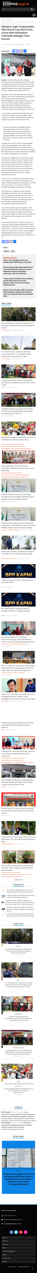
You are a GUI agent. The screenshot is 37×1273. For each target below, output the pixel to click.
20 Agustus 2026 (18, 330)
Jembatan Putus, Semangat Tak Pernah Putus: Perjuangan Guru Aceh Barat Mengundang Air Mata (18, 839)
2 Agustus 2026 (12, 730)
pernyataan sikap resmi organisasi (12, 672)
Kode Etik (5, 1244)
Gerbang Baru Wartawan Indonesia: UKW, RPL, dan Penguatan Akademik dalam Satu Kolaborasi (18, 753)
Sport (12, 44)
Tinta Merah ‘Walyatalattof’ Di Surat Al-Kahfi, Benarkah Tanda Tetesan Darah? (20, 891)
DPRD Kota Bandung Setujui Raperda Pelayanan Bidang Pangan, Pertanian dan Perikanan (16, 1125)
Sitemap (4, 1261)
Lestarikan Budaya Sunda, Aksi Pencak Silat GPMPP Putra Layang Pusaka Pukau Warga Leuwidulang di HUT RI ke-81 (17, 411)
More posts (18, 879)
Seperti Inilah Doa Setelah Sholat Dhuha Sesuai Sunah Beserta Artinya (21, 896)
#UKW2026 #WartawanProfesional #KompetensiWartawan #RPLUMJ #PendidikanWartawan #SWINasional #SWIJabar (17, 760)
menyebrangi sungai (8, 844)
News (3, 47)
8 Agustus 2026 (12, 501)
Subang (3, 787)
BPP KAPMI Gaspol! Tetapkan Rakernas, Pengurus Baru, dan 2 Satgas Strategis (15, 610)
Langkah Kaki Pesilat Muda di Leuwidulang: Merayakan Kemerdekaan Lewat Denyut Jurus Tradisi (18, 382)
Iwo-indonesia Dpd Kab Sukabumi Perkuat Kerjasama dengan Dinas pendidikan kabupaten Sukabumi (18, 1114)
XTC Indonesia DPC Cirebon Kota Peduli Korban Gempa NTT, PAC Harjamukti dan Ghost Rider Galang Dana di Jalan (16, 354)
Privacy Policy (6, 1258)
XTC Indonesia (6, 330)
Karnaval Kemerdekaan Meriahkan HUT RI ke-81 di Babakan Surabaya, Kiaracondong (18, 438)
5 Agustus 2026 (7, 646)
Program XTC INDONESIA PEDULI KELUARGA (15, 644)
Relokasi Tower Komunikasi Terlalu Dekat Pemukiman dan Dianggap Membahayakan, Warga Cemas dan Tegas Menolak (17, 496)
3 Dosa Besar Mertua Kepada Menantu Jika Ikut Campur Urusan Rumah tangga (20, 915)
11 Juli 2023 (6, 44)
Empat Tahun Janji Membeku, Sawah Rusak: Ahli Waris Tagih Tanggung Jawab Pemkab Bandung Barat (17, 867)
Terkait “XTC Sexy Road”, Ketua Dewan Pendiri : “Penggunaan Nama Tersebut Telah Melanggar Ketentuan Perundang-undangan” (18, 696)
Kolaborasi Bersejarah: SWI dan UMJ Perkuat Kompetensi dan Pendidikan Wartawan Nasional (17, 725)
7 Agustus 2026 (7, 587)
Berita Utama (5, 1168)
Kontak (4, 1248)
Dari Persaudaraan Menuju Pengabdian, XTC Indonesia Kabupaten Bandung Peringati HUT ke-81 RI (18, 325)
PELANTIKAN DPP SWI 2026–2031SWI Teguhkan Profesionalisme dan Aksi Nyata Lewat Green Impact (17, 810)
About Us (4, 1237)
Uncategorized (18, 44)
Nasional (27, 44)
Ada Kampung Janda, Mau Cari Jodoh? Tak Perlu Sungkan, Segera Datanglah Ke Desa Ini (20, 909)
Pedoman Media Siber (8, 1251)
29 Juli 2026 (12, 787)
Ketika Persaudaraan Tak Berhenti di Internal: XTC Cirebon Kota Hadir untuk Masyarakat (17, 552)
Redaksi (4, 1254)
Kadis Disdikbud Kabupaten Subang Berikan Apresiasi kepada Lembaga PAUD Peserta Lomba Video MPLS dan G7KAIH (17, 782)
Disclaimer (5, 1241)
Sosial (20, 1086)
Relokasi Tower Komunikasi (10, 530)
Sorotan (27, 1083)
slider (23, 1083)
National (18, 946)
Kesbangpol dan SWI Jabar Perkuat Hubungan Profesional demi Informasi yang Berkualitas (17, 468)
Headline (10, 1083)
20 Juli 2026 (6, 815)
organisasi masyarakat (9, 558)
